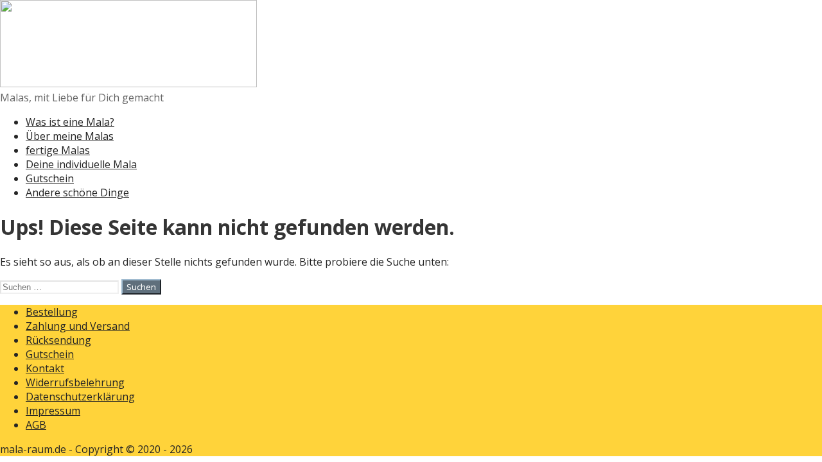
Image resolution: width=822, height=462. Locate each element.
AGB (36, 425)
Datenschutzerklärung (80, 396)
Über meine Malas (70, 136)
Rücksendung (58, 340)
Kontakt (45, 368)
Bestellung (52, 312)
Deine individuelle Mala (81, 164)
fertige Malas (58, 150)
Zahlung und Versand (78, 326)
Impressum (53, 411)
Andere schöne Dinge (77, 192)
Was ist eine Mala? (70, 122)
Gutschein (50, 178)
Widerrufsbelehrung (75, 382)
